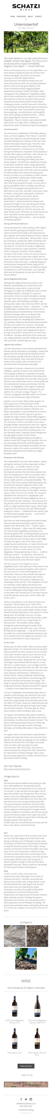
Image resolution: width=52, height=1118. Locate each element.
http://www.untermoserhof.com (17, 769)
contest (34, 298)
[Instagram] (31, 1099)
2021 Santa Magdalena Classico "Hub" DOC (37, 1021)
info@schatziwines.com (26, 1103)
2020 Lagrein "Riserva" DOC (37, 1053)
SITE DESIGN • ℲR (26, 1113)
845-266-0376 (26, 1106)
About (30, 16)
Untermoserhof (26, 24)
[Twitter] (26, 1099)
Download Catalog (26, 1110)
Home (12, 16)
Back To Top (26, 1075)
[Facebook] (21, 1099)
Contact (38, 16)
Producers (21, 16)
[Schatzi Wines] (26, 7)
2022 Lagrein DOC (14, 1052)
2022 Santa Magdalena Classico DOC (14, 1021)
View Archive (26, 1066)
